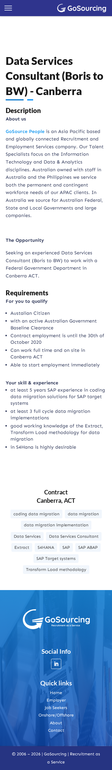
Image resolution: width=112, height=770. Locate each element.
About (56, 722)
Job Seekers (56, 707)
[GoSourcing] (82, 8)
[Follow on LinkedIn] (56, 664)
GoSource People (25, 131)
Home (56, 692)
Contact (56, 730)
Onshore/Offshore (56, 715)
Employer (56, 700)
